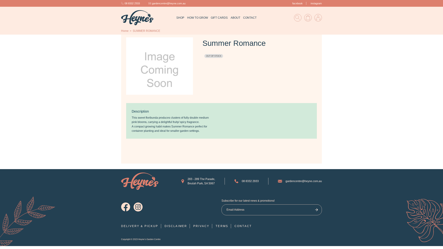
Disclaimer (176, 226)
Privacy (201, 226)
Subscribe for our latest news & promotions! (248, 200)
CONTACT (250, 17)
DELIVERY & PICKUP (139, 226)
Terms (222, 226)
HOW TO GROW (197, 17)
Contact (243, 226)
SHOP (180, 17)
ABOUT (235, 17)
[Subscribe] (316, 209)
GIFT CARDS (219, 17)
